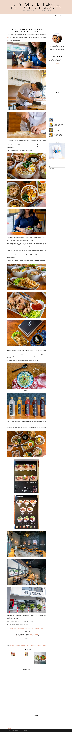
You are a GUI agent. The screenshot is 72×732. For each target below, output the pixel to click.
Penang (44, 645)
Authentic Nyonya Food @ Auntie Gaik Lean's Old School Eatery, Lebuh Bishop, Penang (59, 130)
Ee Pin (21, 635)
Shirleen (17, 635)
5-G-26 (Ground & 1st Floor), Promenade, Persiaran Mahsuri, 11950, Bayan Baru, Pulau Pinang (26, 628)
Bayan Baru (12, 645)
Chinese (21, 645)
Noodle (40, 645)
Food (27, 645)
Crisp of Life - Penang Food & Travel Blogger (36, 6)
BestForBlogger (26, 730)
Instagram (36, 634)
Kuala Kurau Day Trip (57, 119)
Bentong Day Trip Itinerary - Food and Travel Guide (59, 125)
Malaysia (33, 645)
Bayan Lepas (17, 645)
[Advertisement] (26, 23)
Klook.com (51, 68)
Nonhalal (37, 645)
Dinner (24, 645)
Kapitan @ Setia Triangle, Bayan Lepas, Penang (58, 135)
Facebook (31, 634)
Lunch (30, 645)
